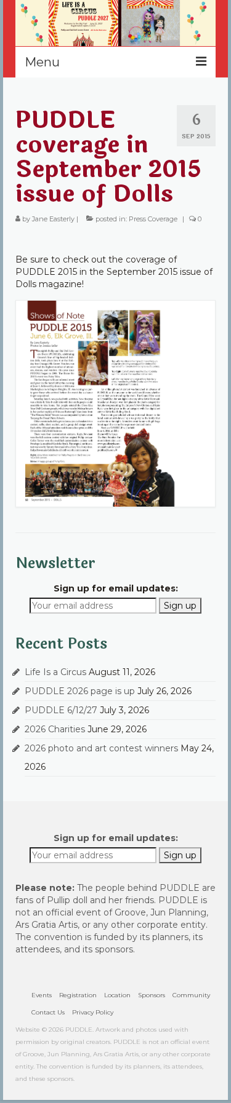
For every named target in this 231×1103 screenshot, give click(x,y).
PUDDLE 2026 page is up (80, 691)
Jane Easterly (53, 219)
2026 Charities (55, 729)
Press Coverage (153, 219)
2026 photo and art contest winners (101, 748)
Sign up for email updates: (116, 588)
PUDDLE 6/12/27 (61, 710)
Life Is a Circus (55, 672)
